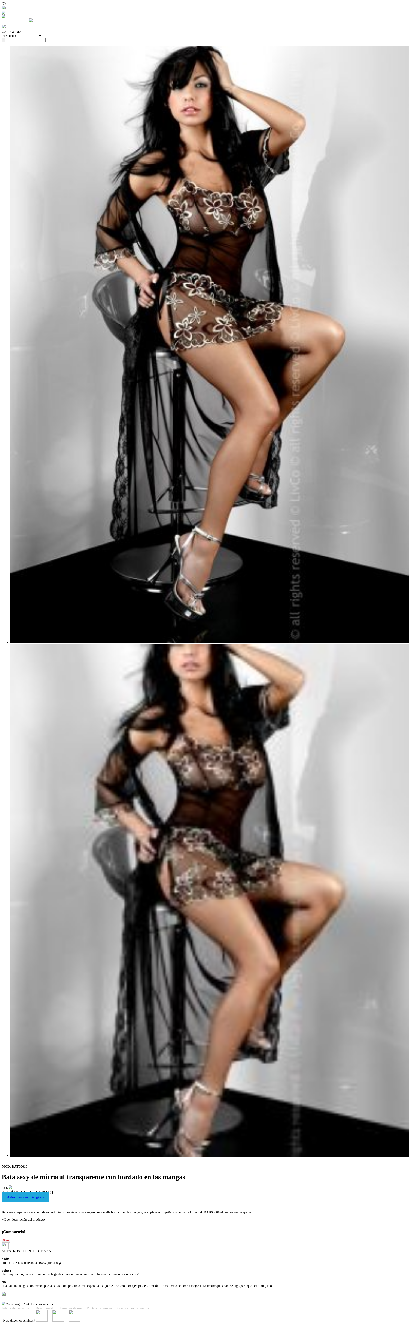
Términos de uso (71, 1308)
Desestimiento (45, 1308)
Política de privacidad (16, 1308)
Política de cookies (99, 1308)
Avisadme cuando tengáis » (25, 1197)
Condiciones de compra (133, 1308)
